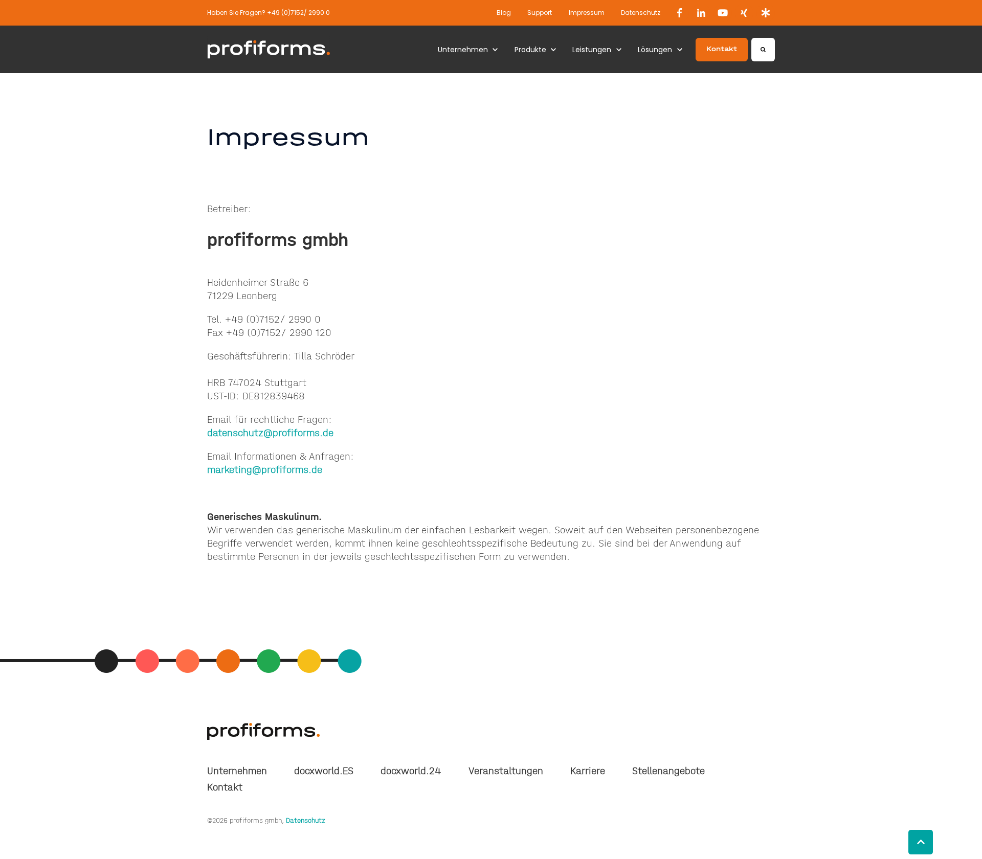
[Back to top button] (920, 842)
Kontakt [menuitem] (224, 787)
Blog (504, 12)
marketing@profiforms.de (264, 470)
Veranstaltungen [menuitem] (505, 771)
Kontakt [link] (721, 49)
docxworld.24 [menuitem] (411, 771)
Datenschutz (640, 12)
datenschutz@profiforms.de (270, 433)
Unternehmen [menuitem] (237, 771)
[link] (680, 13)
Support (539, 12)
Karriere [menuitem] (587, 771)
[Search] (763, 49)
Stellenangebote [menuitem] (668, 771)
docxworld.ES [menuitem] (323, 771)
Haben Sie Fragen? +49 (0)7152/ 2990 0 (268, 12)
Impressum (587, 12)
